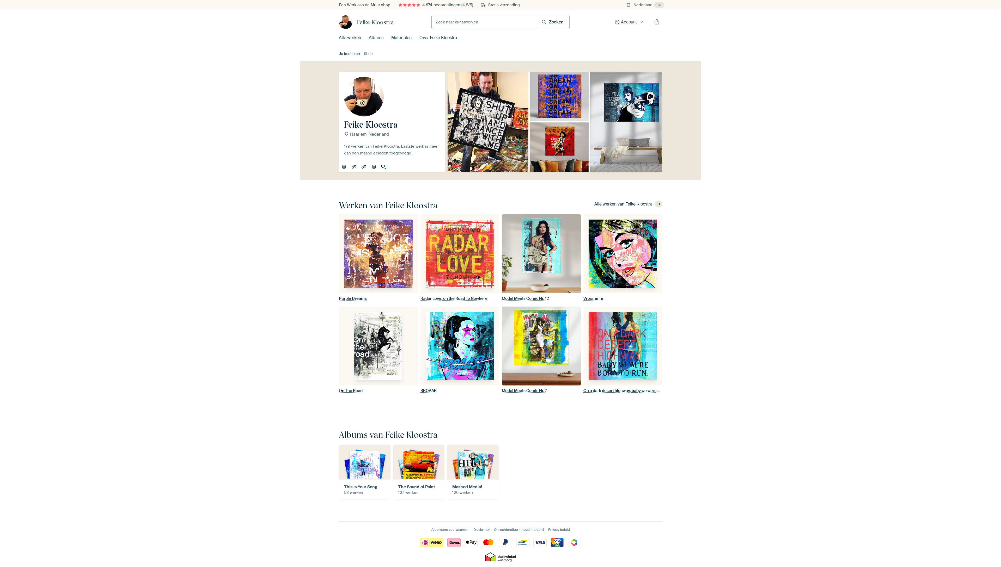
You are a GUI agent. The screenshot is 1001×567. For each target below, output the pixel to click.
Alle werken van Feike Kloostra (623, 204)
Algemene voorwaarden (450, 529)
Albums (376, 37)
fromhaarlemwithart (344, 167)
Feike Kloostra (375, 22)
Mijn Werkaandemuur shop (364, 167)
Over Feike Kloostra (438, 37)
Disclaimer (481, 529)
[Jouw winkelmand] (657, 22)
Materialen (401, 37)
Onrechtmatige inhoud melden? (519, 529)
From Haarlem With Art (374, 167)
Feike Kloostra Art (354, 167)
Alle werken (350, 37)
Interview (384, 167)
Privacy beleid (559, 529)
